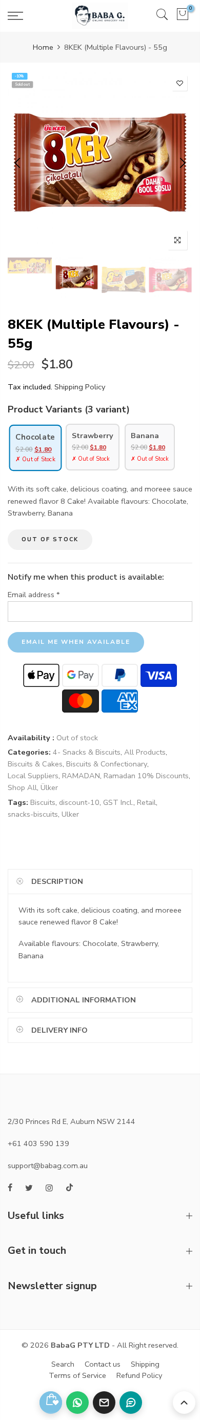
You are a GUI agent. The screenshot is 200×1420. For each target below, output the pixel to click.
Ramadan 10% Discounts (146, 776)
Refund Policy (139, 1375)
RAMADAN (81, 776)
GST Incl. (118, 802)
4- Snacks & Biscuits (87, 752)
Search (62, 1364)
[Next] (181, 162)
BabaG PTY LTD (80, 1345)
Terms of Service (77, 1375)
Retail (146, 802)
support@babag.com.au (48, 1165)
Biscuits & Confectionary (106, 764)
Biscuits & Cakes (35, 764)
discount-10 (79, 802)
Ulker (70, 814)
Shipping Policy (79, 387)
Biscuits (42, 802)
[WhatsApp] (77, 1402)
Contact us (103, 1364)
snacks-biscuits (33, 814)
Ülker (49, 787)
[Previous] (18, 162)
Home (43, 47)
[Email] (104, 1402)
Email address (34, 594)
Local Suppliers (33, 776)
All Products (145, 752)
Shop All (22, 787)
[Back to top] (184, 1402)
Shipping (145, 1364)
